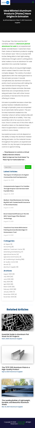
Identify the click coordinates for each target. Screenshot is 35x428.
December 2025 (9, 294)
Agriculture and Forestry (11, 257)
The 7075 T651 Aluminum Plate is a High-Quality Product (16, 368)
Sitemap (21, 424)
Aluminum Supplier (10, 267)
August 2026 (8, 274)
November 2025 (9, 297)
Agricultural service (10, 254)
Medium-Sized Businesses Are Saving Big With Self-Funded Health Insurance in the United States (17, 202)
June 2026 (7, 279)
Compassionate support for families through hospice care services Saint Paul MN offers (16, 188)
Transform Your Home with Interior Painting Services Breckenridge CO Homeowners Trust (15, 230)
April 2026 (7, 284)
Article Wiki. (21, 422)
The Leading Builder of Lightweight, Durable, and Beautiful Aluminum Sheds (16, 402)
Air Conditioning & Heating (12, 259)
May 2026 (7, 282)
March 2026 (7, 287)
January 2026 (8, 292)
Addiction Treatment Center (13, 249)
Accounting (7, 247)
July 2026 (7, 276)
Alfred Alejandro (10, 20)
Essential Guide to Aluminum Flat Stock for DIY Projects (15, 335)
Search (28, 167)
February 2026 (8, 289)
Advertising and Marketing (12, 252)
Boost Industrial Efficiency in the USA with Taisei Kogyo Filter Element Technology (16, 216)
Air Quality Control (9, 262)
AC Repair (7, 244)
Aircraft (6, 264)
